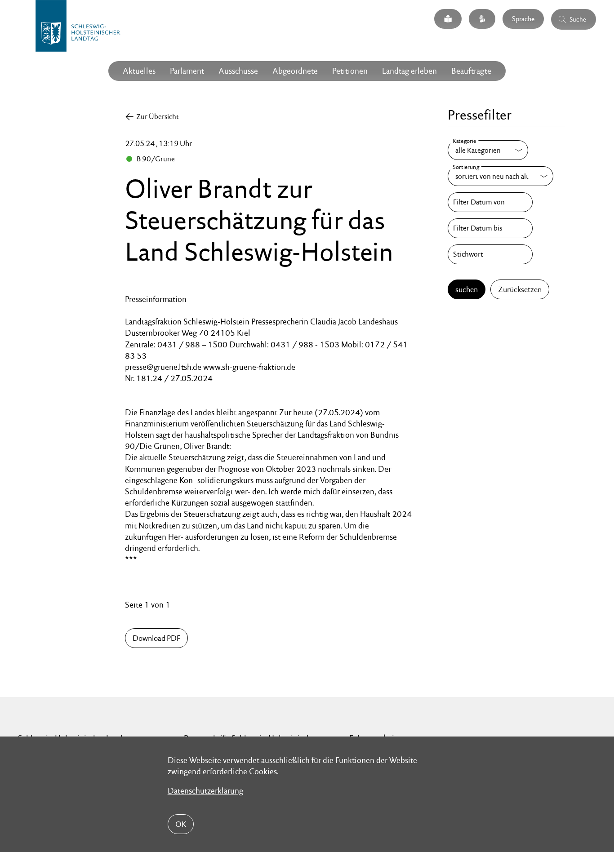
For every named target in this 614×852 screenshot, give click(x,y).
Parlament (187, 70)
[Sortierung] (500, 176)
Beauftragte (471, 70)
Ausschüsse (238, 70)
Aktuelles (139, 70)
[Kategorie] (488, 150)
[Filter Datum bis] (490, 228)
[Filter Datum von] (490, 202)
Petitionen (350, 70)
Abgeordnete (295, 70)
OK (180, 824)
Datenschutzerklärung (205, 790)
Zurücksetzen (520, 289)
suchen (466, 289)
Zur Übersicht (157, 116)
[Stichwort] (490, 254)
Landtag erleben (409, 70)
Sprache (523, 18)
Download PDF (156, 638)
